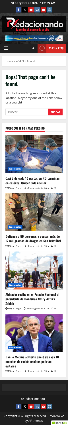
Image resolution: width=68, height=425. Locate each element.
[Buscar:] (26, 112)
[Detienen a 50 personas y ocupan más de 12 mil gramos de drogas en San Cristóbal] (34, 212)
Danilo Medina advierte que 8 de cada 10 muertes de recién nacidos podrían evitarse (32, 361)
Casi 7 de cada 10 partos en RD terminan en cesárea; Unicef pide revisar (32, 180)
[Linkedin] (31, 9)
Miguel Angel (14, 187)
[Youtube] (43, 9)
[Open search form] (33, 48)
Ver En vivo (56, 48)
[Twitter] (25, 9)
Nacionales (15, 168)
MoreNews (57, 416)
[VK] (37, 9)
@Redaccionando (33, 399)
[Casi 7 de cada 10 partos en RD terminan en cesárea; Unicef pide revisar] (34, 154)
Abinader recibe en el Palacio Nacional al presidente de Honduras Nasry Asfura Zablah (32, 299)
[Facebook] (18, 9)
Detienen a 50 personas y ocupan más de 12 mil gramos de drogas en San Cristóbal (33, 238)
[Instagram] (49, 9)
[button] (6, 48)
